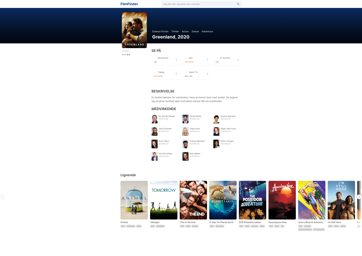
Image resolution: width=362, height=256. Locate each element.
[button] (359, 196)
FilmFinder (129, 4)
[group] (134, 206)
